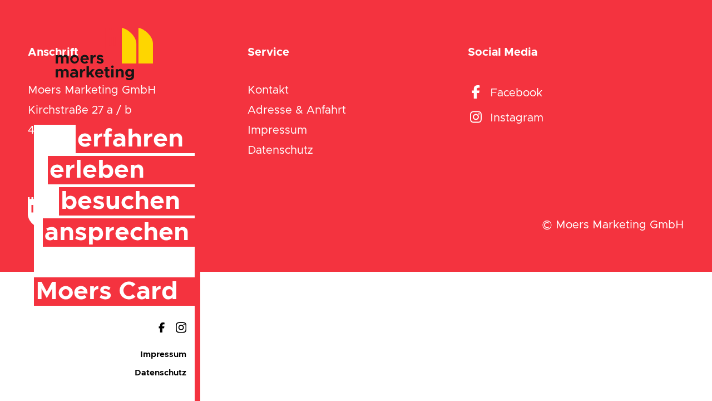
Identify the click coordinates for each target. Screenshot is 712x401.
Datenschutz (160, 373)
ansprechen (116, 232)
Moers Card (107, 291)
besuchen (120, 201)
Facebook (516, 93)
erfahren (130, 138)
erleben (97, 170)
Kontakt (268, 90)
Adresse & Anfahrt (297, 110)
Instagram (516, 118)
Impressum (163, 354)
